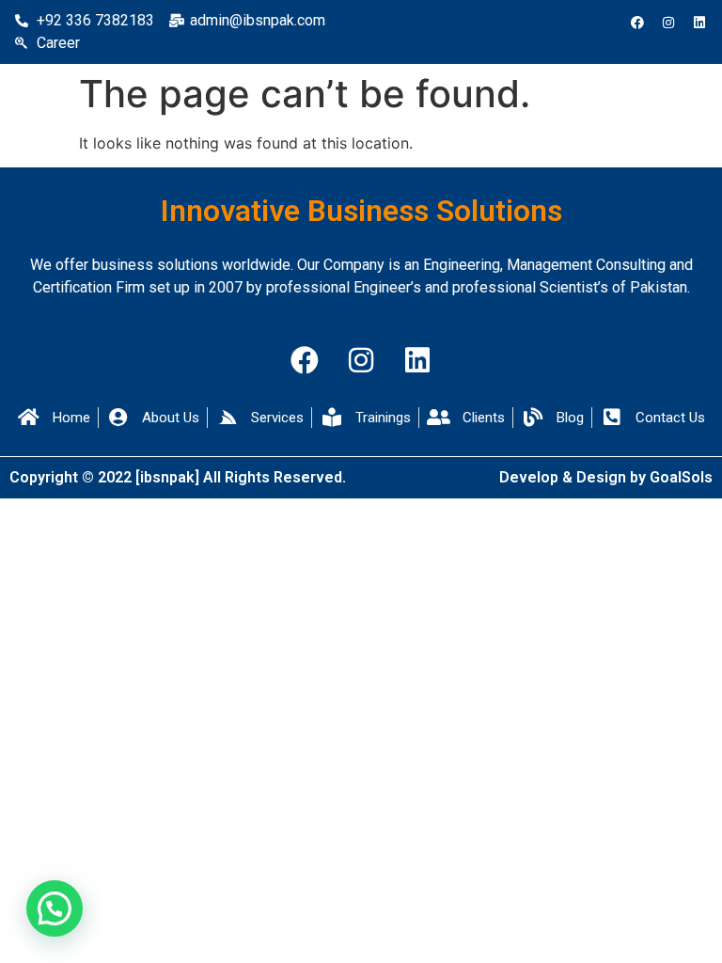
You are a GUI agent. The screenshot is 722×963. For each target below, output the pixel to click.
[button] (54, 908)
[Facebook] (637, 22)
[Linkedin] (699, 22)
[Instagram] (668, 22)
